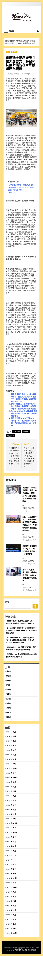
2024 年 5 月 (11, 855)
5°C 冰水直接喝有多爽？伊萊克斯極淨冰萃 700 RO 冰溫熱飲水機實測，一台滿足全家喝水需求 (21, 630)
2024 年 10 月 (11, 832)
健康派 (8, 671)
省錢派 (8, 703)
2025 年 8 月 (11, 787)
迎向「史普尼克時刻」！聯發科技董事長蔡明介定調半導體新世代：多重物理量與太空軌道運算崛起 (29, 524)
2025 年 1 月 (11, 819)
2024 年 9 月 (11, 837)
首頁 (7, 41)
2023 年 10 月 (11, 887)
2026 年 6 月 (11, 741)
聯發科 (26, 431)
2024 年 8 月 (11, 841)
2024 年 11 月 (11, 828)
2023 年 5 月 (11, 910)
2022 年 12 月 (11, 933)
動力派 (8, 676)
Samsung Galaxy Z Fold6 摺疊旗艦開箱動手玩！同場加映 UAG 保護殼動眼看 (24, 413)
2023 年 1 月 (11, 928)
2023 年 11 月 (11, 883)
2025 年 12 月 (11, 768)
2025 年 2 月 (11, 814)
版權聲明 (18, 950)
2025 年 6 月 (11, 796)
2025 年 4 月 (11, 805)
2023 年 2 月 (11, 924)
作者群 (24, 950)
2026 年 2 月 (11, 759)
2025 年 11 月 (11, 773)
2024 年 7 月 (11, 846)
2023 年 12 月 (11, 878)
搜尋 (7, 601)
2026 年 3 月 (11, 755)
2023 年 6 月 (11, 905)
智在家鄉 (16, 431)
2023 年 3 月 (11, 919)
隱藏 (18, 182)
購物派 (8, 717)
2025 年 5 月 (11, 800)
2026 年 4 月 (11, 750)
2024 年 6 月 (11, 851)
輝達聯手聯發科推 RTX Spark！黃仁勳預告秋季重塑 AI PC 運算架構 (29, 550)
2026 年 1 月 (11, 764)
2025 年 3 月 (11, 809)
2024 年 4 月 (11, 860)
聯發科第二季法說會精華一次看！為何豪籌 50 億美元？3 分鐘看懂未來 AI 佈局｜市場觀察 (29, 494)
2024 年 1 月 (11, 873)
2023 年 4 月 (11, 915)
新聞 (8, 52)
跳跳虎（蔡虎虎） (14, 74)
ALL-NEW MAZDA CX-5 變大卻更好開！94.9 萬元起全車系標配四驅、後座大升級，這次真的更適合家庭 (21, 640)
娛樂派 (8, 680)
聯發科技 (10, 436)
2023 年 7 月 (11, 901)
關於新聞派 (32, 950)
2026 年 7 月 (11, 736)
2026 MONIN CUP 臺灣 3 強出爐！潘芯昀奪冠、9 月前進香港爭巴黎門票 (21, 648)
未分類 (8, 689)
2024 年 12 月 (11, 823)
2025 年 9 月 (11, 782)
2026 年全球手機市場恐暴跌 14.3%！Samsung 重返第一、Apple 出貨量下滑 (20, 622)
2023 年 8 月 (11, 896)
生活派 (8, 699)
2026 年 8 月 (11, 732)
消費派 (8, 694)
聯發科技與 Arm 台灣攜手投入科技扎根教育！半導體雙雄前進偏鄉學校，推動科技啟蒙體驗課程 (23, 406)
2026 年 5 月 (11, 745)
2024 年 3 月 (11, 864)
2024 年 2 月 (11, 869)
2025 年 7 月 (11, 791)
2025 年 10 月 (11, 777)
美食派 (8, 712)
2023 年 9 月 (11, 892)
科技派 (14, 52)
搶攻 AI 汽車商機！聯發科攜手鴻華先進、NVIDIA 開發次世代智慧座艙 (29, 575)
